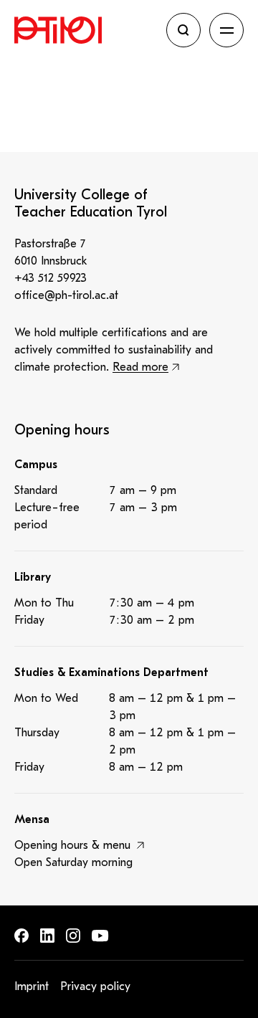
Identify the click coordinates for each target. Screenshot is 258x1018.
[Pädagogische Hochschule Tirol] (86, 30)
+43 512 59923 (50, 278)
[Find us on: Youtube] (100, 936)
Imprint (31, 986)
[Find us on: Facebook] (21, 935)
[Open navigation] (226, 30)
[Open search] (183, 30)
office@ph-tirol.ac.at (66, 295)
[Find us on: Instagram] (73, 935)
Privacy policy (95, 986)
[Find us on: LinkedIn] (47, 935)
